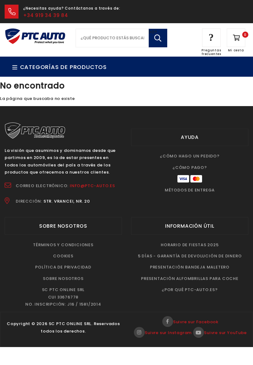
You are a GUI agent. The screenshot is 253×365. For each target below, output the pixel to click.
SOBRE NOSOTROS (63, 278)
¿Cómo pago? (189, 167)
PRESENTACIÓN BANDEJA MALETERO (190, 267)
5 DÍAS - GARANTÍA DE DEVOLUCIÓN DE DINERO (190, 256)
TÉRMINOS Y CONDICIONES (63, 245)
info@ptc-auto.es (92, 186)
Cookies (63, 256)
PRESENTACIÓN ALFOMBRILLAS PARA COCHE (189, 278)
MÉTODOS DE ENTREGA (190, 190)
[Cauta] (158, 38)
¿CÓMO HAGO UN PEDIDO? (190, 156)
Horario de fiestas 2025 (189, 245)
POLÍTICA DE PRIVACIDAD (63, 267)
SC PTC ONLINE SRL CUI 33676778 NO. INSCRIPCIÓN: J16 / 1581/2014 (63, 297)
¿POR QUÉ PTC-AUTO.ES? (190, 290)
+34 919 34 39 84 (45, 15)
